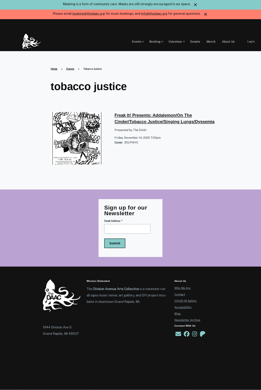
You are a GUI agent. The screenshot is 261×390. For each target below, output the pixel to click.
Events (70, 68)
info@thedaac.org (154, 13)
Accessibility (183, 307)
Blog (177, 313)
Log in (251, 41)
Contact (179, 294)
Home (54, 68)
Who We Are (182, 288)
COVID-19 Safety (185, 301)
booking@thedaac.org (88, 13)
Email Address (112, 221)
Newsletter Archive (187, 320)
